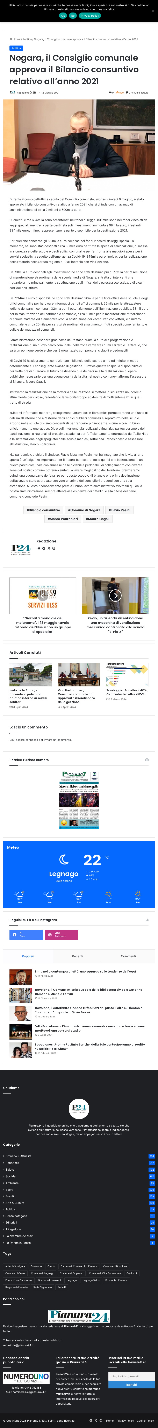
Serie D (62, 1287)
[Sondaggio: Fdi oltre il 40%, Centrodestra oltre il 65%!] (127, 675)
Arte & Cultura (15, 1202)
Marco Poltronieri (64, 519)
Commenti (128, 956)
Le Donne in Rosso (18, 1242)
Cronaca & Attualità (18, 1156)
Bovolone (36, 1266)
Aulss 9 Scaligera (15, 1266)
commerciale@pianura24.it (29, 1392)
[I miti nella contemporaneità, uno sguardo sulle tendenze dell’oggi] (20, 977)
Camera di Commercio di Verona (79, 1266)
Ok (63, 15)
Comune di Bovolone (115, 1266)
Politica (27, 39)
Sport (9, 1189)
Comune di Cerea (15, 1273)
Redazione (23, 92)
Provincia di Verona (116, 1280)
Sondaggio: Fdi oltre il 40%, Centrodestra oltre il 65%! (127, 692)
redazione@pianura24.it (18, 1345)
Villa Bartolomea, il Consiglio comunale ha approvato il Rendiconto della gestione (76, 696)
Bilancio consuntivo (44, 510)
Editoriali (11, 1222)
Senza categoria (16, 1216)
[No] (153, 11)
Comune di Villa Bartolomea (105, 1273)
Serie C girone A (42, 1287)
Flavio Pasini (120, 510)
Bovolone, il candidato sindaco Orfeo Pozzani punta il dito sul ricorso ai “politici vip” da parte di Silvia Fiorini (89, 1010)
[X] (48, 548)
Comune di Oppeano (71, 1273)
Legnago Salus (91, 1280)
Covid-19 (132, 1273)
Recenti (77, 956)
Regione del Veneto (16, 1287)
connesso (32, 739)
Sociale (10, 1176)
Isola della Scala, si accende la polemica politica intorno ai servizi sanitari (28, 696)
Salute (10, 1169)
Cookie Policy (145, 1420)
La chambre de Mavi (19, 1236)
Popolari (28, 956)
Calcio (51, 1266)
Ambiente (12, 1183)
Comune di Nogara (85, 510)
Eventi (10, 1196)
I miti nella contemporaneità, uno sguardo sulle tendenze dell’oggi (85, 971)
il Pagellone (13, 1229)
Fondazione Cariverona (18, 1280)
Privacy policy (90, 15)
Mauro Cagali (98, 519)
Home (16, 39)
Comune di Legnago (42, 1273)
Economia (12, 1162)
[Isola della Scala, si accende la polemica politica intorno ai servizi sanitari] (30, 675)
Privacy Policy (125, 1420)
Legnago (72, 1280)
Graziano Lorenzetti (49, 1280)
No (73, 15)
